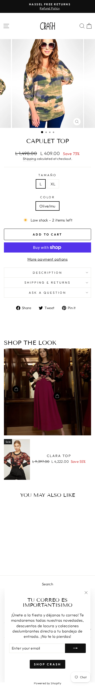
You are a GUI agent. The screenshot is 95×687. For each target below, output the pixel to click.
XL (52, 183)
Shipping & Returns (47, 282)
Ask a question (47, 292)
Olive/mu (47, 206)
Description (47, 272)
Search (47, 584)
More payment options (47, 259)
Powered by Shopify (47, 683)
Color (47, 197)
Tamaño (47, 175)
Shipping (29, 159)
